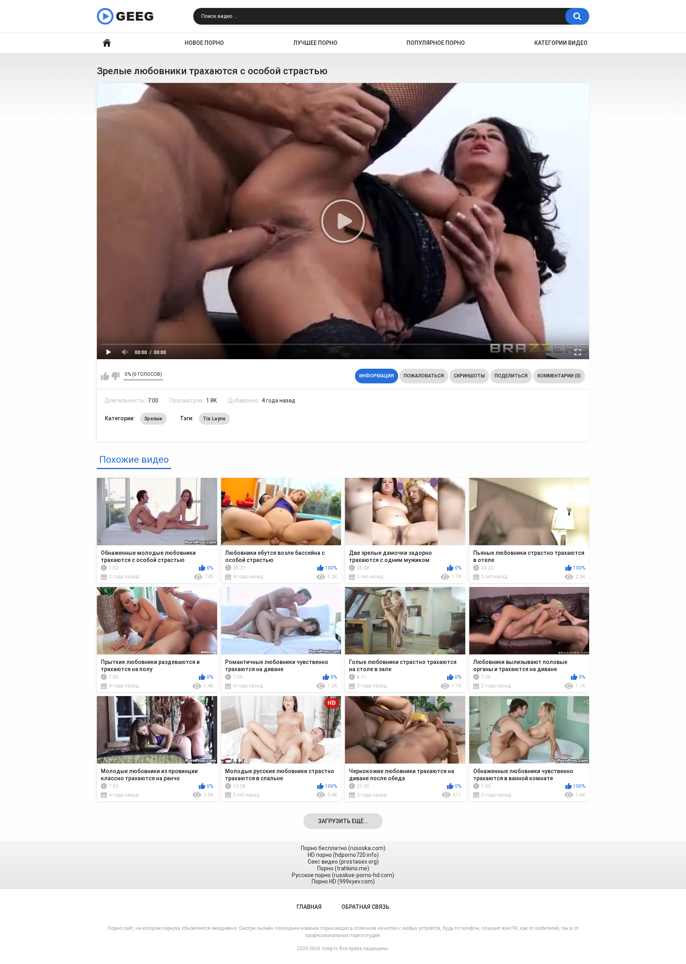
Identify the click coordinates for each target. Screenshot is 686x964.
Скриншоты (469, 376)
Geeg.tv (330, 948)
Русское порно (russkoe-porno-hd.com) (343, 875)
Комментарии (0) (559, 376)
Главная (107, 43)
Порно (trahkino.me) (343, 868)
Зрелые (153, 418)
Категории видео (561, 43)
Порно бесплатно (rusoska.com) (343, 848)
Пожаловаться (424, 376)
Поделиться (511, 376)
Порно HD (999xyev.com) (343, 881)
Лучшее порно (315, 43)
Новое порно (204, 43)
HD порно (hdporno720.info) (343, 855)
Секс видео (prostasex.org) (343, 861)
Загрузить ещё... (343, 821)
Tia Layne (214, 418)
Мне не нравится (115, 376)
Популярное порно (436, 43)
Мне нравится (105, 376)
